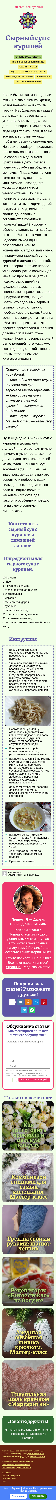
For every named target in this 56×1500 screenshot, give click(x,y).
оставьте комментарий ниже (27, 952)
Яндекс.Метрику (28, 1490)
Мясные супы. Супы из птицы (28, 62)
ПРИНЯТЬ (38, 1496)
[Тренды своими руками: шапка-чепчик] (28, 1229)
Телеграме (35, 1433)
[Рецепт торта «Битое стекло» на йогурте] (28, 1281)
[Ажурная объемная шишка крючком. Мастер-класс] (28, 1341)
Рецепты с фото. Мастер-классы (28, 72)
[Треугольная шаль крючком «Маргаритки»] (28, 1385)
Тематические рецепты (28, 81)
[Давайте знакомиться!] (28, 900)
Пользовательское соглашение (16, 1465)
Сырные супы (43, 77)
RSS (4, 1481)
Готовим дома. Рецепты (28, 57)
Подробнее (18, 1496)
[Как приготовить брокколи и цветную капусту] (28, 1134)
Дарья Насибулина (35, 1454)
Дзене (27, 1429)
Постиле (27, 1437)
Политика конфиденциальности (16, 1467)
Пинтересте (17, 1433)
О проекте (7, 1472)
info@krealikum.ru (37, 1457)
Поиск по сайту (9, 1478)
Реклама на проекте (11, 1475)
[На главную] (28, 28)
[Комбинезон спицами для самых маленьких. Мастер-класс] (28, 1186)
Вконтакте (41, 1429)
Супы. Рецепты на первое (19, 77)
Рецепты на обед (28, 67)
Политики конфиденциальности (32, 1075)
